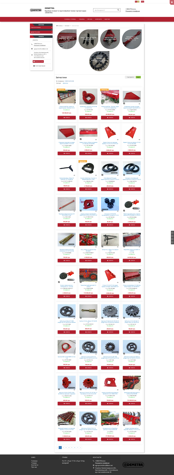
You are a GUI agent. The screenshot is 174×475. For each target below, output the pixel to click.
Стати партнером (40, 66)
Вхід (142, 1)
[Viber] (172, 242)
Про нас (89, 19)
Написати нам (39, 61)
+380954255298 (69, 81)
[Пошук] (118, 10)
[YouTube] (172, 239)
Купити (67, 117)
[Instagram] (172, 236)
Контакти (98, 19)
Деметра (65, 83)
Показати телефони (133, 11)
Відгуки (107, 19)
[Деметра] (67, 96)
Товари (81, 19)
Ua (138, 1)
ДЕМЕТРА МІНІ (35, 32)
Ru (136, 1)
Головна (34, 461)
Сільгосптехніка (36, 27)
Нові (138, 77)
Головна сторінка (70, 19)
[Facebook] (172, 233)
